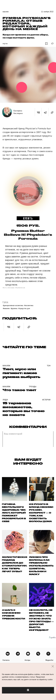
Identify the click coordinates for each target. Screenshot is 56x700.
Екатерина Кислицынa (18, 112)
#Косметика (28, 305)
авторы (27, 660)
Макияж (6, 12)
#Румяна (14, 308)
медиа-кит (49, 660)
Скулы (5, 43)
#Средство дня (24, 308)
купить (28, 218)
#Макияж (6, 308)
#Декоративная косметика (13, 305)
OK (28, 690)
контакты (6, 660)
